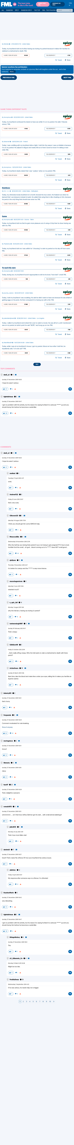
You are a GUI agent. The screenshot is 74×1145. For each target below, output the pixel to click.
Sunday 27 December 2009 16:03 (12, 720)
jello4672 (13, 827)
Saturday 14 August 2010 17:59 (17, 520)
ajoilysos (13, 560)
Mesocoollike (14, 537)
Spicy (17, 10)
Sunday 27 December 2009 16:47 (12, 401)
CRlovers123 (14, 516)
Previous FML (9, 78)
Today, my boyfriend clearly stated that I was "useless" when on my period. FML (29, 171)
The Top (37, 10)
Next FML (67, 78)
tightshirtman (8, 397)
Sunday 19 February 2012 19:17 (17, 628)
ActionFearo (14, 668)
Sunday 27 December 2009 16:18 (11, 767)
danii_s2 (7, 375)
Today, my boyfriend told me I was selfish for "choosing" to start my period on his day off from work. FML (36, 250)
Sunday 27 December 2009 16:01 (11, 698)
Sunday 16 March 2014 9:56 (16, 673)
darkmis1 (7, 850)
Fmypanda (7, 715)
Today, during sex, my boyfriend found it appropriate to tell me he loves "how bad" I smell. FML (34, 275)
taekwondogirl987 (16, 624)
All (3, 10)
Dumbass (6, 188)
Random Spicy (26, 10)
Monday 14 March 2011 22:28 (16, 963)
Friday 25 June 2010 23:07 (15, 499)
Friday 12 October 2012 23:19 (16, 649)
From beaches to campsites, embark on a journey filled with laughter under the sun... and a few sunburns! (34, 69)
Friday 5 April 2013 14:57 (15, 875)
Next (37, 364)
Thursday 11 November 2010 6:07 (18, 565)
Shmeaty (7, 763)
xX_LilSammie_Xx (16, 958)
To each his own (9, 268)
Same (4, 217)
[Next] (54, 1002)
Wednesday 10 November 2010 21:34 (19, 541)
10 (50, 1001)
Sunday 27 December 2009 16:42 (12, 897)
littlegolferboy (15, 937)
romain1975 (8, 807)
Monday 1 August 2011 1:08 (16, 607)
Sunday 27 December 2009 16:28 (12, 789)
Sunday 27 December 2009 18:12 (17, 942)
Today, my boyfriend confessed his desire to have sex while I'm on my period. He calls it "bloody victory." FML (34, 123)
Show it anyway (7, 727)
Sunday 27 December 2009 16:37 (11, 854)
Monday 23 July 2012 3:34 (15, 832)
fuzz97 (6, 785)
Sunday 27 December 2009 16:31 (11, 811)
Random (9, 10)
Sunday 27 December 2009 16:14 (11, 746)
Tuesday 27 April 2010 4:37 (16, 478)
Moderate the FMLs (57, 4)
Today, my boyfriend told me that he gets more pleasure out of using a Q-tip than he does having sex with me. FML (36, 224)
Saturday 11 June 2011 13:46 (16, 586)
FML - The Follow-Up (49, 10)
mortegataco (8, 741)
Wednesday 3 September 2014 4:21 (18, 984)
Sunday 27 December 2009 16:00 (12, 379)
